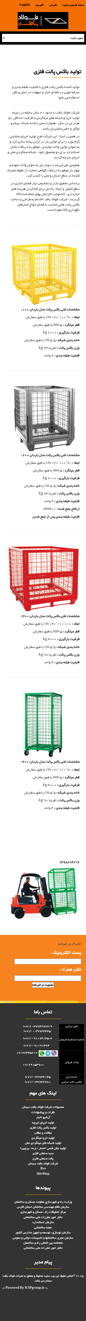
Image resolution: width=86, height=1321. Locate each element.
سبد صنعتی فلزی (43, 1153)
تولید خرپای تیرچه (43, 1123)
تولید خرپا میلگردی (43, 1138)
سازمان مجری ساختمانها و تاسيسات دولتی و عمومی (43, 1238)
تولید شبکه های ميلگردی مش (43, 1143)
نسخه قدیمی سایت (73, 5)
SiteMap (43, 1174)
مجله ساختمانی (43, 1227)
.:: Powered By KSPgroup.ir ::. (25, 1288)
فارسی (53, 5)
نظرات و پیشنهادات (43, 1112)
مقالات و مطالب (43, 1133)
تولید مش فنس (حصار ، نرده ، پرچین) (43, 1148)
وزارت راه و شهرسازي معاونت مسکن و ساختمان (43, 1202)
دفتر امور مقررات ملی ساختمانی (43, 1217)
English (24, 5)
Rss (43, 1169)
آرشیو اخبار (43, 1117)
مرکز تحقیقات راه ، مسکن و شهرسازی (43, 1212)
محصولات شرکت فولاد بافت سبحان (43, 1107)
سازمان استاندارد (43, 1222)
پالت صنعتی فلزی (43, 1158)
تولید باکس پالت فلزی (66, 825)
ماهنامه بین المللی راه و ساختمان (43, 1243)
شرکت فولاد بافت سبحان (43, 1164)
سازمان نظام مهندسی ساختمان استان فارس (43, 1207)
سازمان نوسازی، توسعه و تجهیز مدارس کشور (43, 1232)
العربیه (40, 5)
